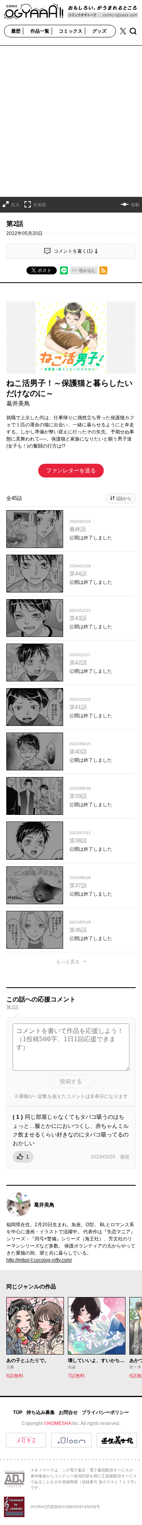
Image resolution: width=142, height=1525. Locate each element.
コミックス (70, 31)
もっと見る (68, 961)
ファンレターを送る (71, 470)
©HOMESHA (57, 1423)
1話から (123, 498)
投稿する (71, 1081)
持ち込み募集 (40, 1412)
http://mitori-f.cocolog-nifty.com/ (39, 1260)
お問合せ (68, 1412)
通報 (124, 1157)
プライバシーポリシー (105, 1412)
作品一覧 (39, 31)
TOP (17, 1412)
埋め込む (87, 270)
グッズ (99, 31)
